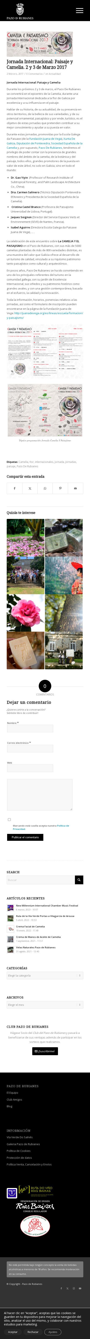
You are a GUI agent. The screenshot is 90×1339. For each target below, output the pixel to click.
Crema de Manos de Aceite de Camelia (38, 936)
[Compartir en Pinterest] (60, 488)
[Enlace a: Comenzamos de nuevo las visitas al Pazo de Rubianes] (25, 538)
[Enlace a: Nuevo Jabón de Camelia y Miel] (25, 650)
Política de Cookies (19, 1151)
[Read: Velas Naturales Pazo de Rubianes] (10, 950)
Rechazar (33, 1332)
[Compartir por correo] (75, 488)
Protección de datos (19, 1158)
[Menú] (77, 10)
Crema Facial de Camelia (30, 926)
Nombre (13, 723)
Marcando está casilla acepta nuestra (41, 827)
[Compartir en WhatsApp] (45, 488)
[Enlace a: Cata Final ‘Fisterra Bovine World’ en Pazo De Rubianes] (25, 575)
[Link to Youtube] (80, 1288)
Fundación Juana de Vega (45, 139)
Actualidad (55, 73)
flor (32, 461)
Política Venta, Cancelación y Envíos (29, 1164)
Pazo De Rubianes (50, 148)
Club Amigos (14, 1099)
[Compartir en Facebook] (14, 488)
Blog (9, 1106)
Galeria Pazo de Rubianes (23, 1144)
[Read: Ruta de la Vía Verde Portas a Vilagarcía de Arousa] (10, 918)
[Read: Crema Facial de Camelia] (10, 929)
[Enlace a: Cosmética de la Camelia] (25, 613)
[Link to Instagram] (74, 1288)
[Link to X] (67, 1288)
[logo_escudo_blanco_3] (37, 11)
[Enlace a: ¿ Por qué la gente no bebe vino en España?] (64, 650)
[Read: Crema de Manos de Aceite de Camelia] (10, 939)
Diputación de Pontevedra (33, 143)
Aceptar (13, 1332)
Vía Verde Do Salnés (20, 1137)
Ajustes (53, 1332)
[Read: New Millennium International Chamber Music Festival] (10, 908)
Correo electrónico (19, 743)
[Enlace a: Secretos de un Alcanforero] (64, 613)
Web (9, 762)
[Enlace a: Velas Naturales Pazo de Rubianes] (64, 538)
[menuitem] (77, 10)
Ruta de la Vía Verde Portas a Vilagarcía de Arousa (45, 916)
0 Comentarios (34, 73)
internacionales (44, 461)
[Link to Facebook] (61, 1288)
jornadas (70, 461)
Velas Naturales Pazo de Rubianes (35, 947)
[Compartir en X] (29, 488)
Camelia (23, 461)
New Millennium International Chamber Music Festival (47, 905)
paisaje (11, 466)
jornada (59, 461)
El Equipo (12, 1092)
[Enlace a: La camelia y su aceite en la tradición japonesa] (64, 575)
